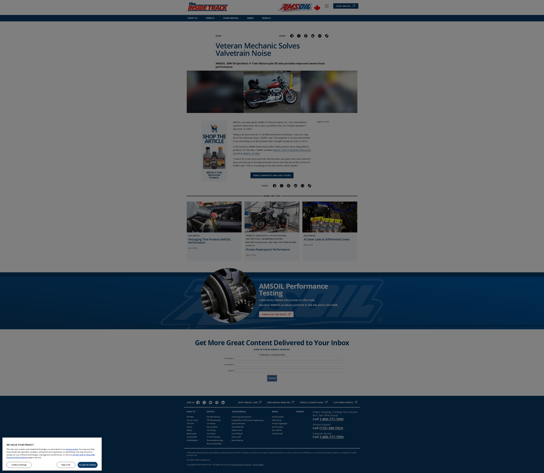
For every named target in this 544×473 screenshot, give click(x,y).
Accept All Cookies (87, 464)
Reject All (66, 464)
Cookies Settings (19, 464)
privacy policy (71, 449)
